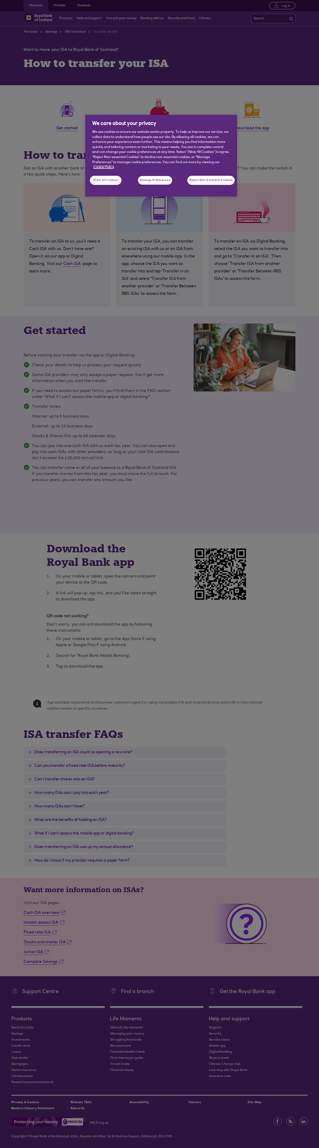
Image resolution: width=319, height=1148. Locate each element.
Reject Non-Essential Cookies (211, 180)
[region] (161, 156)
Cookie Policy (103, 167)
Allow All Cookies (106, 180)
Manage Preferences (155, 180)
